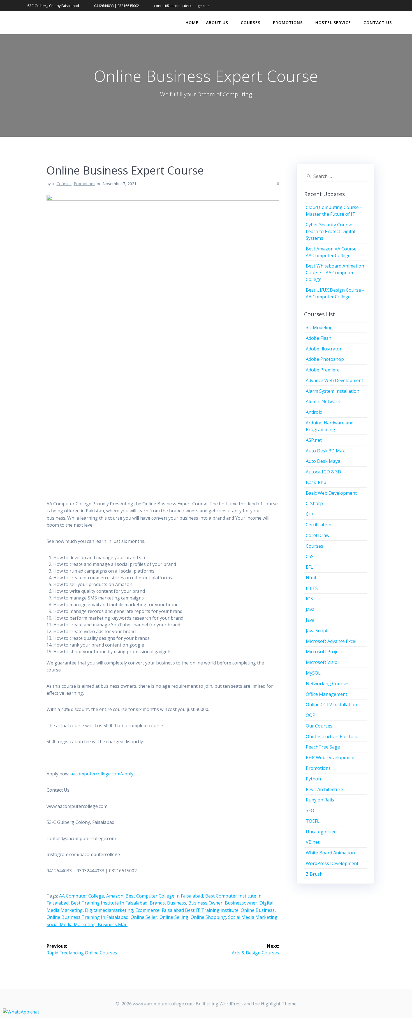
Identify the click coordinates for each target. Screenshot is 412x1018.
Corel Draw (317, 535)
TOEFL (313, 821)
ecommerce (147, 910)
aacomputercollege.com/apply (101, 774)
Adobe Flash (318, 338)
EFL (309, 567)
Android (314, 412)
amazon (114, 896)
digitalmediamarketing (109, 910)
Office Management (326, 694)
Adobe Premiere (323, 370)
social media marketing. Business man (87, 924)
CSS (310, 556)
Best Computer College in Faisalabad (164, 896)
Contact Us (378, 22)
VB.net (313, 842)
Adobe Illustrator (324, 349)
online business (258, 910)
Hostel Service (333, 22)
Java (310, 609)
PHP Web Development (330, 757)
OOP (310, 715)
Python (313, 779)
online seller (144, 917)
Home (192, 22)
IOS (309, 599)
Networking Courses (327, 683)
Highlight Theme (279, 1004)
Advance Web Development (334, 380)
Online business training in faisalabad (87, 917)
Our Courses (319, 726)
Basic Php (316, 482)
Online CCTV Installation (331, 704)
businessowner (241, 903)
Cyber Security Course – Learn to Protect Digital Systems (331, 231)
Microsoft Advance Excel (331, 641)
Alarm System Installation (332, 391)
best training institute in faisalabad (109, 903)
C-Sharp (314, 503)
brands (157, 903)
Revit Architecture (324, 789)
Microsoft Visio (321, 662)
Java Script (317, 630)
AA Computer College (81, 896)
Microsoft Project (324, 652)
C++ (310, 514)
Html (311, 578)
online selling (173, 917)
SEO (310, 810)
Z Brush (314, 874)
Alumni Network (323, 401)
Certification (318, 525)
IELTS (312, 588)
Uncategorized (321, 832)
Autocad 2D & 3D (323, 472)
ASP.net (314, 440)
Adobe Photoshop (325, 359)
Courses (250, 22)
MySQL (313, 673)
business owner (205, 903)
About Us (217, 22)
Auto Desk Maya (323, 461)
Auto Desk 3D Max (325, 451)
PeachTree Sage (323, 747)
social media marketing (252, 917)
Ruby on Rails (320, 800)
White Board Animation (330, 853)
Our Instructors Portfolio (332, 736)
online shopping (208, 917)
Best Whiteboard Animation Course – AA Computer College (335, 272)
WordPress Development (332, 863)
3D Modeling (319, 327)
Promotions (288, 22)
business (176, 903)
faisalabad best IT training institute (200, 910)
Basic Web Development (331, 493)
